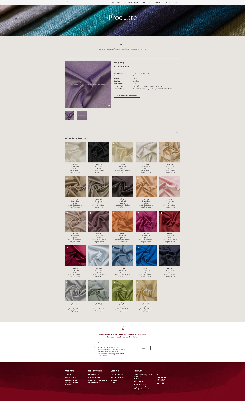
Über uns (146, 2)
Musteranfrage (71, 380)
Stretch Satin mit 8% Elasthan (130, 49)
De (167, 2)
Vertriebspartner (118, 377)
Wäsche (171, 89)
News (113, 383)
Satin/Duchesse (115, 49)
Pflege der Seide (94, 377)
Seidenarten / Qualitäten (97, 380)
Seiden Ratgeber (131, 2)
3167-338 (143, 49)
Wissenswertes (94, 375)
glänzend (146, 86)
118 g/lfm (136, 81)
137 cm (135, 78)
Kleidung (152, 89)
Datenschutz (162, 377)
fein (134, 86)
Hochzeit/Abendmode (140, 89)
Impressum (161, 380)
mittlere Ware (155, 86)
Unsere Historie (117, 375)
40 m (134, 83)
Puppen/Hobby (161, 89)
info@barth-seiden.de (142, 389)
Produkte (116, 2)
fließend (139, 86)
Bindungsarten (94, 383)
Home (101, 49)
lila (133, 76)
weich (163, 86)
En (170, 2)
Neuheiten (69, 375)
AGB (158, 375)
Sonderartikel (70, 377)
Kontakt (158, 2)
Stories (114, 380)
